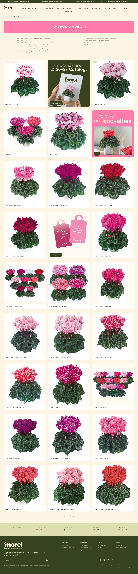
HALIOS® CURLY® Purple (12, 458)
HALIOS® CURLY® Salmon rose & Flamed (62, 509)
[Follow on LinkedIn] (112, 560)
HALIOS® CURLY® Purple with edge (60, 458)
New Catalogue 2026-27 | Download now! (17, 1)
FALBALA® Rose (54, 155)
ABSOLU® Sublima (99, 104)
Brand (100, 547)
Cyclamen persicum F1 (27, 8)
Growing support (81, 8)
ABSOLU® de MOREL (11, 104)
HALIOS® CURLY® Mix (100, 408)
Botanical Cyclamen (45, 8)
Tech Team (101, 550)
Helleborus (59, 8)
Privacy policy (103, 567)
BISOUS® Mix (9, 155)
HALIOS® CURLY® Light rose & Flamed (61, 357)
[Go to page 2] (74, 516)
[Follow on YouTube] (108, 560)
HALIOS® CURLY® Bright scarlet (103, 205)
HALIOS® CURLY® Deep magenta (15, 256)
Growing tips (102, 545)
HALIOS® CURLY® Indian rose (102, 306)
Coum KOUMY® (66, 550)
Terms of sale (111, 567)
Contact (118, 550)
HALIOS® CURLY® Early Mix (13, 306)
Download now (56, 103)
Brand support (95, 8)
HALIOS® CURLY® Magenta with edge (61, 408)
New (97, 153)
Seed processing (121, 547)
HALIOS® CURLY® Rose (101, 458)
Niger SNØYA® (84, 545)
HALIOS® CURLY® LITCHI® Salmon (15, 408)
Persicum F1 (65, 545)
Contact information (122, 567)
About (106, 8)
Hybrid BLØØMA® (85, 550)
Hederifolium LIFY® (68, 547)
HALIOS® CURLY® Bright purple (59, 205)
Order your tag (55, 255)
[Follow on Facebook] (100, 560)
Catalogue (68, 11)
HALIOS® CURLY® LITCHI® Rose (103, 357)
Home (5, 16)
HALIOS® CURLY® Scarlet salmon (104, 509)
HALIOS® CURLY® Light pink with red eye (17, 357)
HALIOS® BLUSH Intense (13, 205)
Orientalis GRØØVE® (86, 547)
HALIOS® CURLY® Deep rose (102, 256)
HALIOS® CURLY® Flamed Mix (58, 306)
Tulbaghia (70, 8)
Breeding (119, 545)
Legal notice (131, 567)
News (114, 8)
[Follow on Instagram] (104, 560)
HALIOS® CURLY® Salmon (13, 509)
